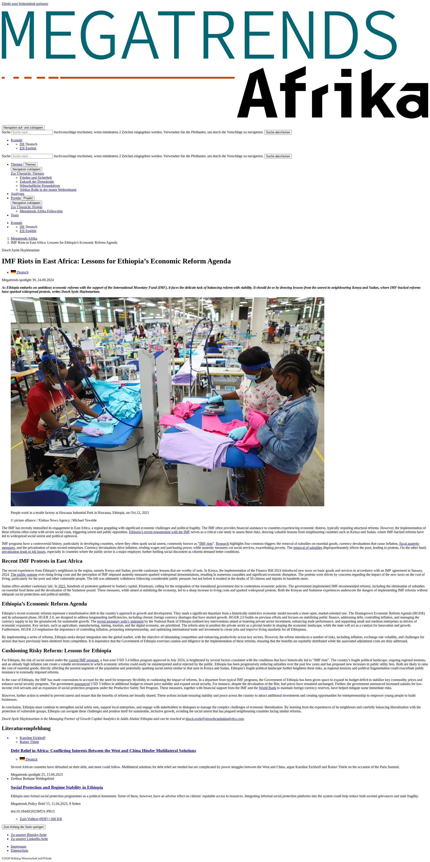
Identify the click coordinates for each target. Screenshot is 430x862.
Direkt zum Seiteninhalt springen (25, 4)
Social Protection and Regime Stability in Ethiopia (57, 787)
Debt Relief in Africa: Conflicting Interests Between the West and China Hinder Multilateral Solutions (103, 750)
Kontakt (16, 140)
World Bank (267, 688)
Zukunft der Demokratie (37, 181)
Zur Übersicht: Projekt (26, 207)
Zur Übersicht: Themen (27, 173)
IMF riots (206, 543)
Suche (6, 132)
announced (82, 684)
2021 (61, 586)
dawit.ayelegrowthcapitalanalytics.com (215, 719)
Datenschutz (19, 850)
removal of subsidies (307, 548)
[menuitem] (219, 847)
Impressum (18, 846)
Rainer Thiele (29, 742)
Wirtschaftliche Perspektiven (40, 185)
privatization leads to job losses (23, 552)
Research (222, 543)
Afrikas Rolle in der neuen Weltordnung (48, 190)
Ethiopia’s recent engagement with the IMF (159, 532)
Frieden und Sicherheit (36, 177)
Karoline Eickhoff (32, 738)
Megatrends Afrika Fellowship (41, 211)
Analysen (17, 194)
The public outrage (24, 574)
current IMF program (84, 660)
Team (15, 215)
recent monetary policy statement (120, 621)
